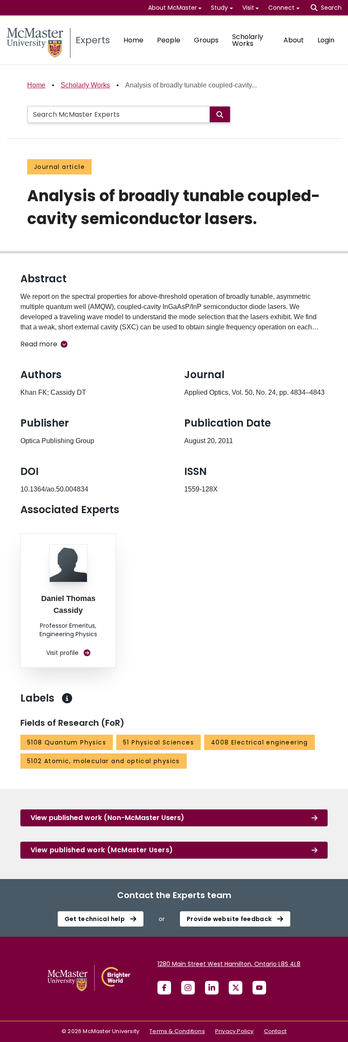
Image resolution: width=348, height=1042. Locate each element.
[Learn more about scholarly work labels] (67, 698)
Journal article (59, 167)
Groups (206, 40)
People (168, 40)
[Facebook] (164, 987)
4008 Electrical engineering (259, 742)
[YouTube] (259, 987)
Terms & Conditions (177, 1031)
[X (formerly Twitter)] (235, 987)
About (293, 40)
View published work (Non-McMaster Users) (107, 818)
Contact (275, 1031)
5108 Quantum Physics (66, 742)
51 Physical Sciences (158, 742)
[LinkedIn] (212, 987)
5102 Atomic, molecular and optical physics (103, 761)
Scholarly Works (247, 40)
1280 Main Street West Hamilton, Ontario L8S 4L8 (228, 964)
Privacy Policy (234, 1031)
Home (133, 40)
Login (325, 40)
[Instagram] (188, 987)
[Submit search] (220, 114)
